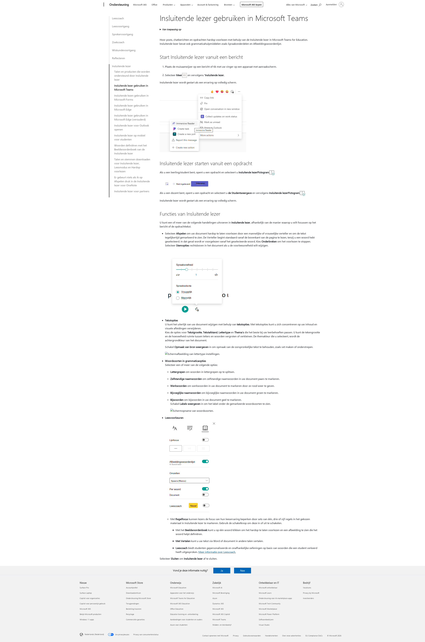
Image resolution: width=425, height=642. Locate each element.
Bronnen (228, 4)
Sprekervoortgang (122, 34)
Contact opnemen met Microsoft (215, 635)
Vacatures (307, 587)
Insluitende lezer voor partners (131, 191)
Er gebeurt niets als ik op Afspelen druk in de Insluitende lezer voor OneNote (132, 181)
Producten (168, 4)
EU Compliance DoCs (314, 635)
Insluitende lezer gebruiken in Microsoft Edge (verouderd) (131, 117)
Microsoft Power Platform (269, 614)
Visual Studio (264, 625)
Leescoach (118, 18)
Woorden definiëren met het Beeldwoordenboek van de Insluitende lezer (130, 149)
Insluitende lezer (121, 66)
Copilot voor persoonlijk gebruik (92, 603)
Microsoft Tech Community (269, 603)
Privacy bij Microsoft (311, 593)
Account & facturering (207, 4)
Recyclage (130, 614)
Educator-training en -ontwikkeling (184, 614)
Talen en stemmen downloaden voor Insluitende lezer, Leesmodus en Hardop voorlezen (132, 165)
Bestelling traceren (133, 609)
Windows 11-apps (87, 619)
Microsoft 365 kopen (252, 4)
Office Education (176, 609)
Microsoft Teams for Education (182, 598)
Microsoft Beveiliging (220, 593)
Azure (214, 598)
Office (154, 4)
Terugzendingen (132, 603)
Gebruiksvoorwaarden (252, 635)
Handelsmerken (271, 635)
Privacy (236, 635)
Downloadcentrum (133, 593)
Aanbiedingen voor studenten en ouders (186, 619)
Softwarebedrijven (266, 619)
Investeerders (308, 598)
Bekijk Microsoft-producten (90, 614)
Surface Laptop (86, 593)
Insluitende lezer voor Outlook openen (131, 127)
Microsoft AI (217, 587)
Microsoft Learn (265, 593)
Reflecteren (118, 58)
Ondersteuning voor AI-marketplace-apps (275, 598)
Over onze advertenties (291, 635)
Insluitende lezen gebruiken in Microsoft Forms (131, 97)
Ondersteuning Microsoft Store (138, 598)
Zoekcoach (118, 42)
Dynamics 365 (218, 603)
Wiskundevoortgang (123, 50)
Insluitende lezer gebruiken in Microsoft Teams (131, 87)
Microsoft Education (178, 587)
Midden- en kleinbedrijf (221, 625)
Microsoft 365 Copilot (221, 614)
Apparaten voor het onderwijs (182, 593)
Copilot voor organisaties (90, 598)
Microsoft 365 (140, 4)
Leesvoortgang (120, 26)
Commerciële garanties (135, 619)
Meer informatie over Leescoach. (217, 552)
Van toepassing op (171, 29)
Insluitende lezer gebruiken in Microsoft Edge (131, 107)
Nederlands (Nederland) (94, 634)
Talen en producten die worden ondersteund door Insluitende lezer (132, 75)
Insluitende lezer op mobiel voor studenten (129, 137)
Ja (222, 570)
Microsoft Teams (219, 619)
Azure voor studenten (178, 625)
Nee (242, 570)
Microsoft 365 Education (180, 603)
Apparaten (185, 4)
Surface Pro (84, 587)
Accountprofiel (132, 587)
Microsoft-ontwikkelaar (268, 587)
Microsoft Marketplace (268, 609)
